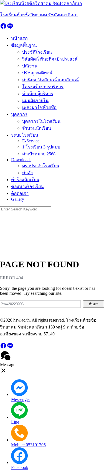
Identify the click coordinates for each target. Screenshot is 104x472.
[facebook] (3, 27)
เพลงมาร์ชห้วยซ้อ (39, 107)
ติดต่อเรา (20, 193)
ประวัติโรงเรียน (37, 52)
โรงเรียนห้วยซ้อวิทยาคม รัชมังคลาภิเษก (39, 14)
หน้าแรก (19, 38)
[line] (10, 27)
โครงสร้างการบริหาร (43, 86)
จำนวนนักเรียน (36, 128)
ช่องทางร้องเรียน (27, 186)
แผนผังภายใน (35, 100)
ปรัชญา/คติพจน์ (37, 73)
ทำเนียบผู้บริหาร (37, 93)
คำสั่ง (27, 172)
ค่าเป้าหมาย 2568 (38, 154)
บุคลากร (19, 114)
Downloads (21, 159)
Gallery (17, 199)
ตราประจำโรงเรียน (40, 165)
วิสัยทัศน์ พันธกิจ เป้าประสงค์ (50, 59)
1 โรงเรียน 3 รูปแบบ (41, 147)
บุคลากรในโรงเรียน (41, 121)
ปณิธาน (29, 66)
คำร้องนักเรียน (25, 179)
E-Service (30, 141)
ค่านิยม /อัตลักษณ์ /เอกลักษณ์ (50, 79)
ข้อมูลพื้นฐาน (24, 45)
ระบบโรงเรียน (24, 135)
